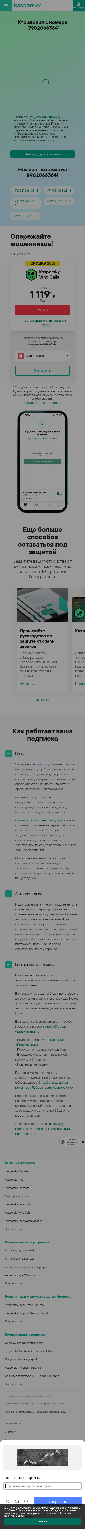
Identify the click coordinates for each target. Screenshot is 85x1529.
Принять (42, 1521)
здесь (21, 1515)
